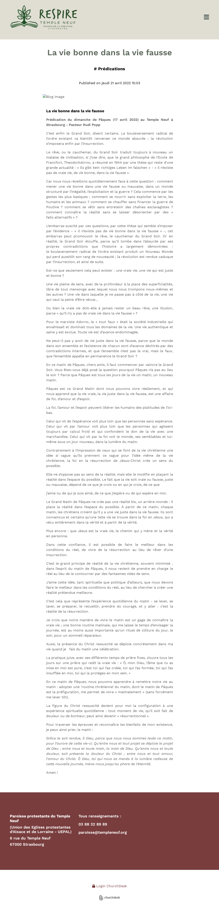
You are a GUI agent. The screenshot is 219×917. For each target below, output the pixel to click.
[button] (152, 17)
